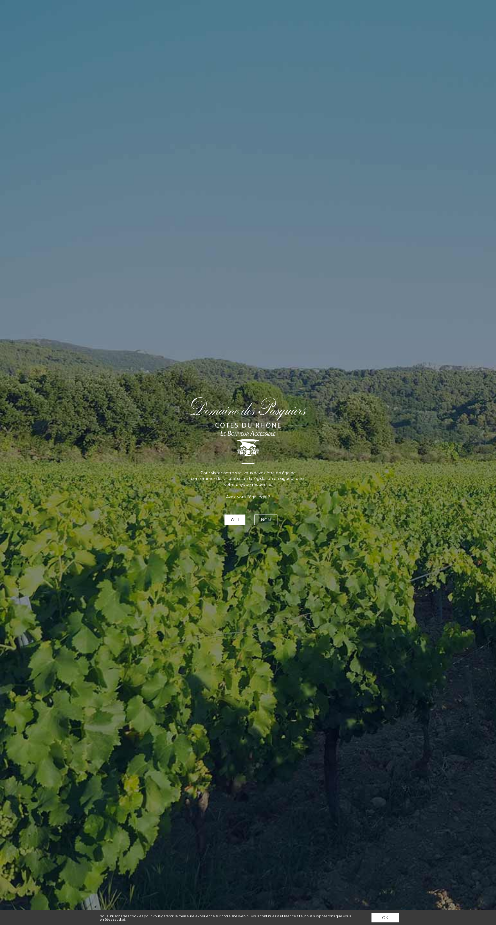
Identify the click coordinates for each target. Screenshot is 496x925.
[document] (248, 462)
